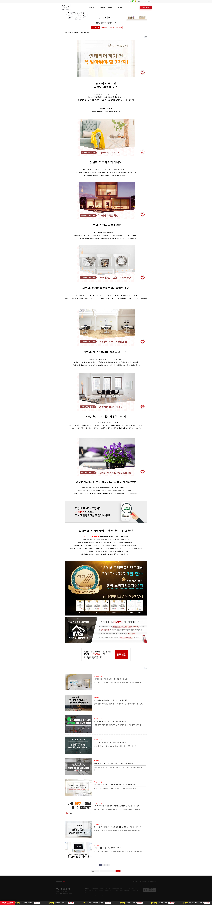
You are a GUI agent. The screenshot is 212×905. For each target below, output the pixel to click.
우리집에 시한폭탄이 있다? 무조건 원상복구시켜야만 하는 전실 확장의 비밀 (115, 746)
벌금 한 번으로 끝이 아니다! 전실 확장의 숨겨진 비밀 (110, 742)
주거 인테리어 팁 (98, 676)
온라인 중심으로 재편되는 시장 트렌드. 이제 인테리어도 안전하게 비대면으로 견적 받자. (118, 704)
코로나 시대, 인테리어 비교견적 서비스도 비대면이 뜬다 (111, 700)
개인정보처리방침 (142, 881)
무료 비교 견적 (145, 7)
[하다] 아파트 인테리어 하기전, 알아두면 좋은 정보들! (111, 679)
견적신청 (110, 7)
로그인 (130, 1)
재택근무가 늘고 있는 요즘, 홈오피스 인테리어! (109, 848)
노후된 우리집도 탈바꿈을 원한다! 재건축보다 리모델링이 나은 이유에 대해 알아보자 (117, 725)
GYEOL (60, 882)
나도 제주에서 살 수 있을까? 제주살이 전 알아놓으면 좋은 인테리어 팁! (116, 806)
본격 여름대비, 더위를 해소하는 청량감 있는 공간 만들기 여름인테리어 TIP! (117, 827)
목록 (146, 37)
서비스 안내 (101, 7)
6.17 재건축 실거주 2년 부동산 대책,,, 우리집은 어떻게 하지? (113, 763)
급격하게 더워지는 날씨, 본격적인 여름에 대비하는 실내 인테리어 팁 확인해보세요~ (117, 830)
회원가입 (140, 1)
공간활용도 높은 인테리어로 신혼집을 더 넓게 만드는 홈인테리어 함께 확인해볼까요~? (118, 788)
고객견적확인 (147, 1)
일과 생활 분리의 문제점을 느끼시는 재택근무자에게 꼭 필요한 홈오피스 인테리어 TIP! (118, 851)
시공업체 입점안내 (152, 881)
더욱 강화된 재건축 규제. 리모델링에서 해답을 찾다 (110, 721)
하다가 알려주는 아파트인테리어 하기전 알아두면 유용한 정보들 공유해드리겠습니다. (117, 683)
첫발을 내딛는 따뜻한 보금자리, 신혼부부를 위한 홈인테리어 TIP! (114, 784)
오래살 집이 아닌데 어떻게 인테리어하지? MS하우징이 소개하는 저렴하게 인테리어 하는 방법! (119, 768)
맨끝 (111, 865)
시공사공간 (120, 7)
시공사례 (91, 7)
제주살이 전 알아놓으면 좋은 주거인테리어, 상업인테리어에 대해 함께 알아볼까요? (117, 809)
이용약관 (135, 881)
